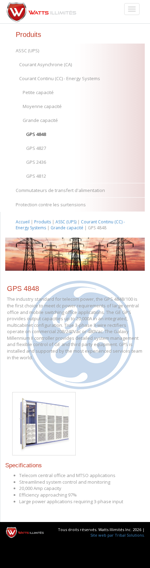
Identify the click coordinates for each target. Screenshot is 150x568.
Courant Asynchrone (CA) (45, 64)
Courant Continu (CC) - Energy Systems (59, 78)
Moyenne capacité (42, 106)
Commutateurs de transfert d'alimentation (60, 190)
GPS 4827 (36, 148)
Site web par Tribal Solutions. (117, 535)
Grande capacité (40, 120)
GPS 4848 (36, 134)
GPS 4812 (36, 176)
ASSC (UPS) (27, 50)
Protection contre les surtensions (51, 204)
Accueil (23, 222)
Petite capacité (38, 92)
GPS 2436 (36, 162)
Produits (42, 222)
